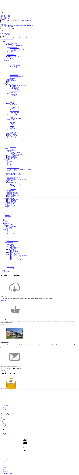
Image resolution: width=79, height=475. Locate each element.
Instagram (4, 424)
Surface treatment (8, 216)
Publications (7, 240)
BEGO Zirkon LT (13, 86)
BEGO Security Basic (11, 150)
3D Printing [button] (5, 42)
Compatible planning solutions (13, 195)
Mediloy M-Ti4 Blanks (14, 112)
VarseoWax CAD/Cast (11, 55)
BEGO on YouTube (13, 261)
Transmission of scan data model (16, 154)
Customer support (10, 149)
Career (5, 15)
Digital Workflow (10, 180)
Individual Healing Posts (14, 74)
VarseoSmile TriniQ (11, 44)
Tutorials (6, 263)
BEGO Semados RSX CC (13, 168)
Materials (6, 83)
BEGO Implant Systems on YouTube (16, 262)
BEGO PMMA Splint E (14, 98)
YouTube (4, 426)
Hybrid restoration (13, 189)
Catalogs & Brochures (9, 242)
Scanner (8, 139)
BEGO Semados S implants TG (13, 177)
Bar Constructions (13, 78)
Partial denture (10, 62)
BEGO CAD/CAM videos (15, 253)
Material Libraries (10, 236)
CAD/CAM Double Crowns (12, 68)
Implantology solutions (11, 254)
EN (2, 19)
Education (7, 225)
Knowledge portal (8, 204)
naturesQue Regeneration (9, 198)
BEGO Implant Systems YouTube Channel (17, 259)
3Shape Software (10, 267)
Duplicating (7, 209)
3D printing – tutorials (14, 248)
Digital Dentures (10, 79)
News (4, 222)
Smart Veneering (13, 50)
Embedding (7, 211)
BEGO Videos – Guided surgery (16, 257)
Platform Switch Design (11, 182)
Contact (2, 15)
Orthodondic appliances (11, 80)
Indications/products (8, 61)
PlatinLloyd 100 (13, 130)
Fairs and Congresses (9, 224)
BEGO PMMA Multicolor (14, 96)
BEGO (4, 270)
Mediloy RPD (12, 117)
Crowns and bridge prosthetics (13, 67)
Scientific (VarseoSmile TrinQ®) (16, 45)
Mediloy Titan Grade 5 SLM (15, 118)
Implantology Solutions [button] (7, 159)
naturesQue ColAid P (11, 203)
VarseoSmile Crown (12, 47)
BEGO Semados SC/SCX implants (14, 174)
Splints (8, 81)
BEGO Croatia (23, 20)
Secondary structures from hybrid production (18, 70)
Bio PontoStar (12, 122)
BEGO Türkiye (30, 20)
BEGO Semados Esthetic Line (15, 184)
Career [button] (4, 220)
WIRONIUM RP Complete (15, 65)
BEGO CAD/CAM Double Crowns (16, 69)
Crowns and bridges (13, 186)
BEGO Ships (9, 228)
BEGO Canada (10, 21)
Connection (12, 183)
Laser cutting (7, 215)
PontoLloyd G (13, 123)
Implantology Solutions (11, 233)
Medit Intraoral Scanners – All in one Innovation (18, 140)
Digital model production (12, 137)
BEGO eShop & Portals (5, 17)
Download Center (8, 230)
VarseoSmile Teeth (11, 53)
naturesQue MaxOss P (11, 201)
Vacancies (7, 221)
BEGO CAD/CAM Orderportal (13, 155)
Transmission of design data (15, 152)
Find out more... (3, 300)
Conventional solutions (11, 249)
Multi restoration (13, 188)
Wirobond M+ (12, 109)
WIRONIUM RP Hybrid (14, 66)
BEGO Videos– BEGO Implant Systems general (19, 255)
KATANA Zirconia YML (14, 88)
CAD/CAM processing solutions (11, 133)
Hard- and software (8, 138)
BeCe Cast (12, 102)
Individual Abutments (14, 75)
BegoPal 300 (12, 128)
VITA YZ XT (15, 91)
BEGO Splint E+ (13, 97)
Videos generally (13, 250)
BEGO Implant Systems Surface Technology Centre (16, 179)
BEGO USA (4, 21)
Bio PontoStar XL (13, 120)
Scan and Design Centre (11, 156)
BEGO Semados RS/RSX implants (14, 173)
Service (6, 160)
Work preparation (8, 208)
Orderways (9, 151)
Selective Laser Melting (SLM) (13, 134)
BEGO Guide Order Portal (12, 192)
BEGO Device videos (14, 251)
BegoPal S (12, 127)
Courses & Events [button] (6, 223)
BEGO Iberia (16, 20)
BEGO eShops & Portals (5, 18)
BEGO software (13, 147)
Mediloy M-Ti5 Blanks (14, 113)
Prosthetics (7, 181)
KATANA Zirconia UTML (15, 87)
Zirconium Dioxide (10, 84)
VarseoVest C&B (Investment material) (14, 57)
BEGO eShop (10, 161)
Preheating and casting (9, 214)
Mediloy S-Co (12, 115)
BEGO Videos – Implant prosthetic (16, 258)
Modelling (7, 210)
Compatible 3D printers (9, 58)
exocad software (13, 146)
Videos (6, 243)
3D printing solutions (11, 246)
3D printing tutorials (8, 59)
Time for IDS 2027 (8, 227)
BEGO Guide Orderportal (12, 162)
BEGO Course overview (11, 226)
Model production (10, 82)
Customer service (10, 165)
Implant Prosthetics (10, 71)
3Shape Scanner (13, 141)
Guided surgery (8, 191)
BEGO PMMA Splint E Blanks (15, 99)
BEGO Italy (10, 20)
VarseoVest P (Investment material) (14, 56)
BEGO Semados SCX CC (12, 170)
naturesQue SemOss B (11, 200)
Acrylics (8, 93)
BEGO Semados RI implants (13, 175)
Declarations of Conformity (12, 235)
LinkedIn (4, 425)
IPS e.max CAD (13, 92)
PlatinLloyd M (13, 132)
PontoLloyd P (12, 124)
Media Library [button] (5, 229)
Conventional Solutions (11, 231)
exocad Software (10, 266)
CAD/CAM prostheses (14, 185)
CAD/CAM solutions (11, 252)
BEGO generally (13, 245)
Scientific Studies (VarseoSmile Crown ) (18, 49)
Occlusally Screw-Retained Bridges (16, 76)
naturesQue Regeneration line (12, 199)
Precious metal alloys (11, 119)
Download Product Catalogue (12, 163)
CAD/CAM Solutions (11, 232)
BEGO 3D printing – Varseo (15, 247)
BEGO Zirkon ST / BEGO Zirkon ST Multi (18, 85)
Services (6, 148)
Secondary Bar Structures (14, 77)
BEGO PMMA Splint (14, 101)
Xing (4, 427)
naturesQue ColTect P (11, 202)
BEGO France (4, 20)
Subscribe (2, 417)
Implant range (7, 166)
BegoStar (12, 126)
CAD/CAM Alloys (10, 103)
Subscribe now (3, 388)
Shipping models (13, 153)
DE (5, 19)
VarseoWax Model (10, 54)
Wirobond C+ (12, 108)
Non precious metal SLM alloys (13, 114)
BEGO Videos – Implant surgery (16, 256)
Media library (9, 164)
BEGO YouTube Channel (12, 260)
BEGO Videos (10, 244)
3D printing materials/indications (11, 43)
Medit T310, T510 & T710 (15, 142)
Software (9, 143)
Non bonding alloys (11, 129)
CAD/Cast (9, 136)
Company (8, 15)
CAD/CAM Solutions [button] (7, 60)
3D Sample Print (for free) (14, 48)
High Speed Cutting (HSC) (12, 135)
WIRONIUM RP (13, 64)
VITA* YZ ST (15, 89)
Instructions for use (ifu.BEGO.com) (14, 237)
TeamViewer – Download (10, 158)
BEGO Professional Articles (12, 241)
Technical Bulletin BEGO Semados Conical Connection (20, 169)
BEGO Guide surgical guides (12, 193)
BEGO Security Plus (11, 178)
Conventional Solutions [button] (7, 207)
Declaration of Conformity (12, 157)
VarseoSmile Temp (11, 51)
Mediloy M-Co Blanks (14, 111)
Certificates (9, 234)
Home (4, 41)
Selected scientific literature (12, 205)
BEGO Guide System (11, 194)
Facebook (4, 423)
